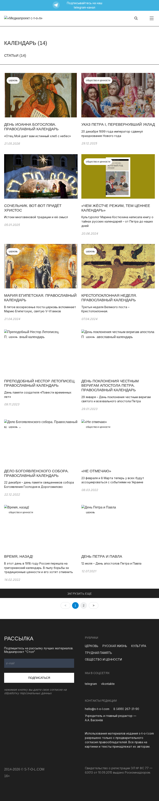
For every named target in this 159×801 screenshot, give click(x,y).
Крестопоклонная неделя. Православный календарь (109, 297)
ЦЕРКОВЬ (91, 646)
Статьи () (15, 55)
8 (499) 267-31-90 (126, 709)
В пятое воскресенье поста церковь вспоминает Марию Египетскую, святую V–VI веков (40, 309)
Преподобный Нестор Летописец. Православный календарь (39, 383)
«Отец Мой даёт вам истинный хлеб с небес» (37, 136)
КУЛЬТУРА (138, 646)
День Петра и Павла (101, 556)
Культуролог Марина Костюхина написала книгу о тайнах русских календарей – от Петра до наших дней (117, 221)
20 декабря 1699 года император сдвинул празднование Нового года (112, 134)
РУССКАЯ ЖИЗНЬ (114, 646)
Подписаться (39, 677)
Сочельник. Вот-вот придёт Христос (32, 208)
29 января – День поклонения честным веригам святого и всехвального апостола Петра (116, 399)
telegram (91, 683)
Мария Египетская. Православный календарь (40, 297)
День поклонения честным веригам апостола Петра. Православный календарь (110, 385)
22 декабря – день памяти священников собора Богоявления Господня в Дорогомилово (39, 484)
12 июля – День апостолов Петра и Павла (111, 563)
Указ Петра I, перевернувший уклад (118, 124)
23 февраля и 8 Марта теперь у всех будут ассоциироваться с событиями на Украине (112, 480)
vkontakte (108, 683)
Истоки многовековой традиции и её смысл (36, 217)
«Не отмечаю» (96, 471)
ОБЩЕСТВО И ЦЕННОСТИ (103, 659)
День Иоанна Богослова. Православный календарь (31, 126)
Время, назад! (18, 556)
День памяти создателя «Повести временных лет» (37, 395)
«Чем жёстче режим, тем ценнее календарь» (115, 208)
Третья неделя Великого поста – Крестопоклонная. (105, 309)
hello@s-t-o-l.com (97, 709)
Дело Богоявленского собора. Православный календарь (36, 473)
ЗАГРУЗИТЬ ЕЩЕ (79, 593)
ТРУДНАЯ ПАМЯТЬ (98, 653)
